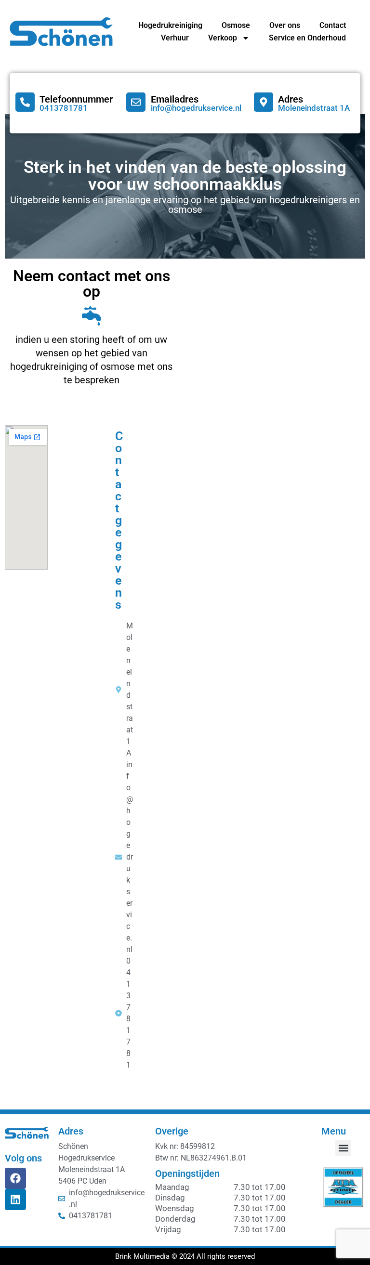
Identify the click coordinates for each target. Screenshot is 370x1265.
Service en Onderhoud (307, 37)
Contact (332, 25)
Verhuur (175, 37)
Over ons (284, 25)
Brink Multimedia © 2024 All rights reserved (185, 1256)
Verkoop (222, 37)
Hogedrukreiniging (170, 25)
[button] (343, 1148)
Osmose (236, 25)
